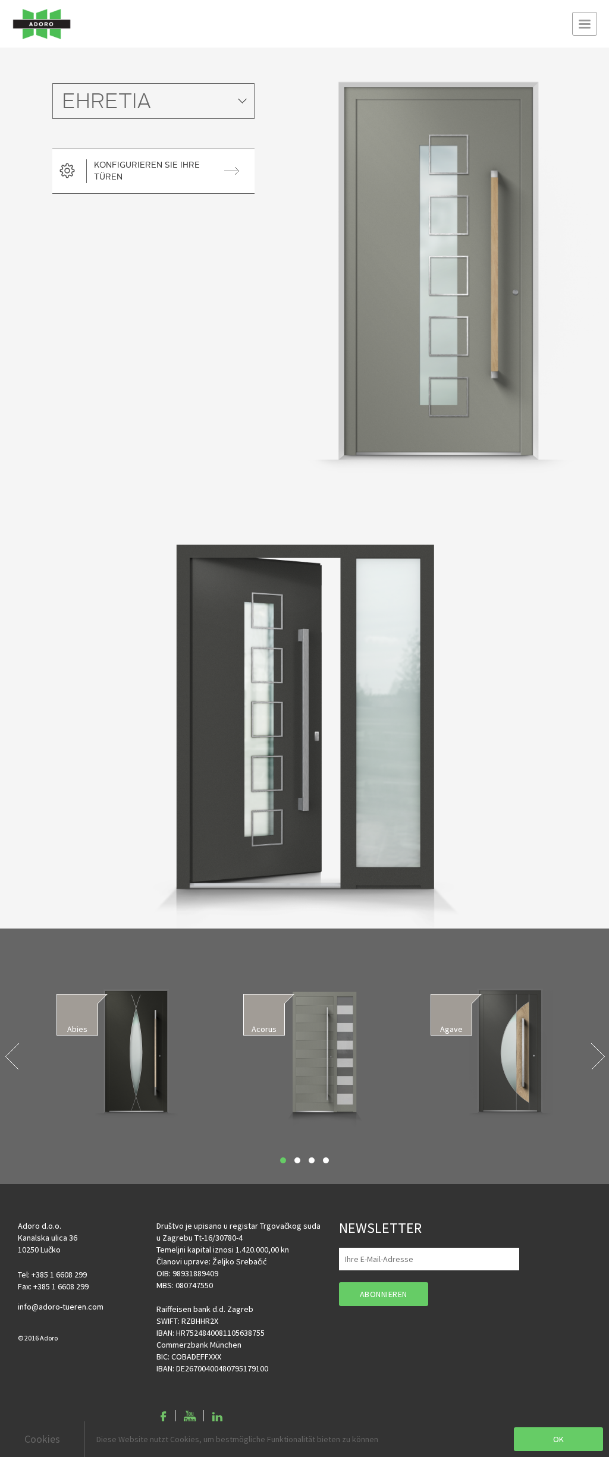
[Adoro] (41, 23)
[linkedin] (217, 1417)
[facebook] (163, 1417)
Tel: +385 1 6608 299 (52, 1274)
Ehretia (106, 103)
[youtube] (190, 1417)
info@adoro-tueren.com (60, 1306)
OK (558, 1439)
